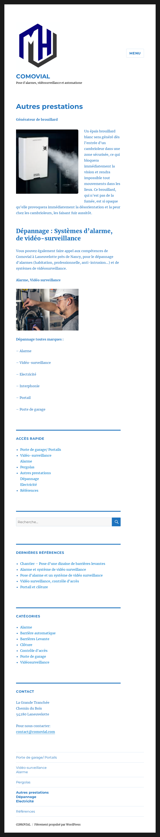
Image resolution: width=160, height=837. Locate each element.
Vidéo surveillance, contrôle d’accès (49, 581)
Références (29, 490)
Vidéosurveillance (34, 662)
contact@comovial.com (35, 732)
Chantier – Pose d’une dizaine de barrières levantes (62, 564)
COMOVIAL (33, 76)
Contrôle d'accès (34, 650)
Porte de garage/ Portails (40, 449)
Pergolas (27, 467)
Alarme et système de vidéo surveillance (53, 569)
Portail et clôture (34, 587)
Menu (135, 53)
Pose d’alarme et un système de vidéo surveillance (61, 575)
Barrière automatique (38, 633)
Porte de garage (33, 656)
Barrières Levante (34, 639)
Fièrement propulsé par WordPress (57, 824)
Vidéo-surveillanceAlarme (31, 770)
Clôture (26, 645)
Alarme (26, 627)
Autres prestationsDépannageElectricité (35, 479)
